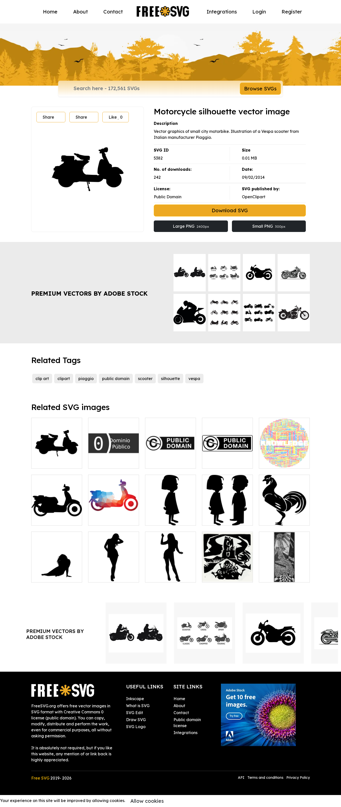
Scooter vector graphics (56, 458)
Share (48, 117)
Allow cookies (147, 801)
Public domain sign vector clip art (227, 458)
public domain (116, 378)
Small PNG (268, 226)
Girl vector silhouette (170, 518)
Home (50, 11)
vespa (194, 378)
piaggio (86, 378)
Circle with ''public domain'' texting (284, 458)
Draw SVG (136, 719)
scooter (145, 378)
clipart (63, 378)
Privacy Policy (298, 777)
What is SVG (138, 705)
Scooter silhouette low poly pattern (113, 515)
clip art (42, 378)
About (80, 11)
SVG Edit (134, 712)
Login (259, 11)
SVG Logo (136, 726)
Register (292, 11)
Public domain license (187, 722)
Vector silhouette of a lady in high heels (170, 572)
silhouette (170, 378)
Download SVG (230, 210)
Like (116, 117)
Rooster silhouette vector (284, 515)
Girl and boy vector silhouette (227, 515)
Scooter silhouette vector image (56, 515)
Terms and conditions (265, 777)
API (241, 777)
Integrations (222, 11)
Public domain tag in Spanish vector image (114, 455)
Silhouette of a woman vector (56, 572)
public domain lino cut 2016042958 (227, 572)
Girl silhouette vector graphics (114, 572)
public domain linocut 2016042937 (284, 572)
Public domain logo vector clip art (170, 458)
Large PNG (191, 226)
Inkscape (135, 698)
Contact (113, 11)
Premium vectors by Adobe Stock (89, 293)
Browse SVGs (260, 88)
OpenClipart (253, 196)
